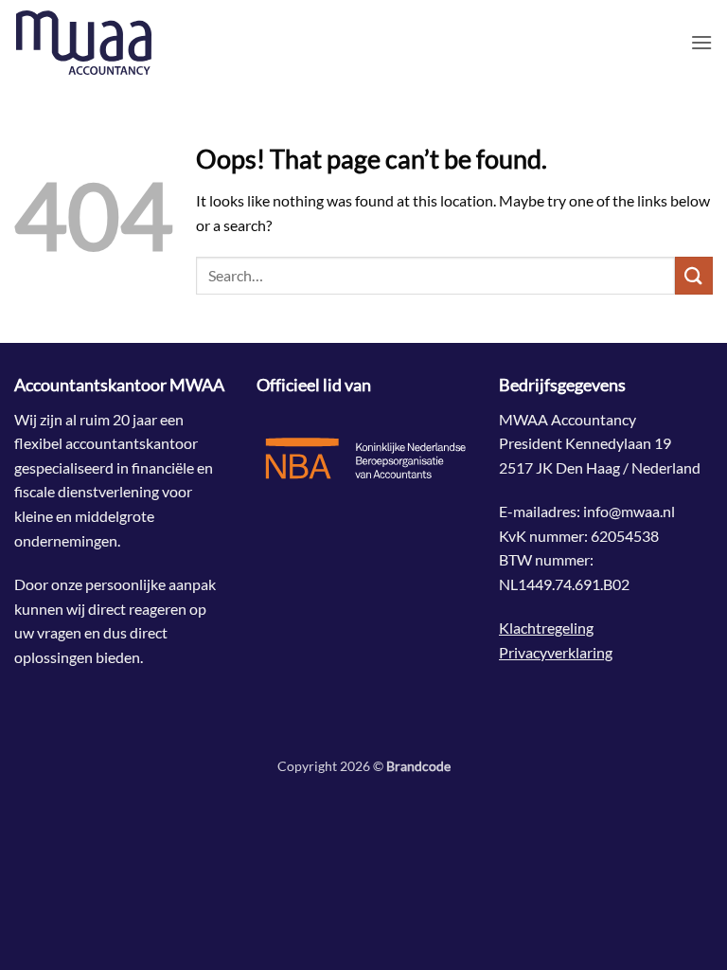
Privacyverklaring (555, 652)
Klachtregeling (546, 628)
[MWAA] (109, 42)
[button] (701, 42)
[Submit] (694, 275)
